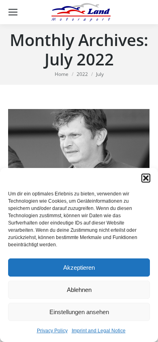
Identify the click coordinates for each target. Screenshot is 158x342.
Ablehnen (79, 289)
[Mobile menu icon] (13, 12)
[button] (146, 178)
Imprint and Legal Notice (99, 331)
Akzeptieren (79, 267)
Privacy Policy (52, 331)
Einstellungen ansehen (79, 311)
